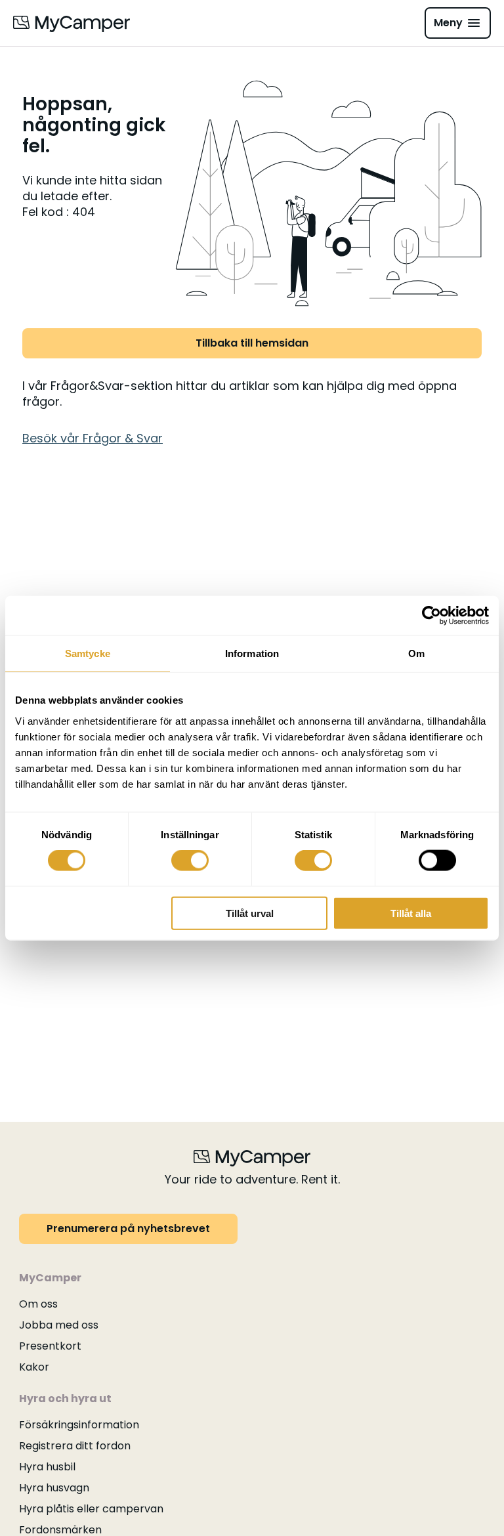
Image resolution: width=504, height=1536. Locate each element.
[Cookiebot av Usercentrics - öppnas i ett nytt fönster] (431, 616)
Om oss (38, 1304)
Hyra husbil (47, 1466)
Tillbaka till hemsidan (252, 343)
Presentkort (50, 1346)
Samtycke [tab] (87, 653)
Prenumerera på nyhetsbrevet (128, 1228)
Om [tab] (416, 653)
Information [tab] (252, 653)
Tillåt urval (250, 912)
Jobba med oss (58, 1325)
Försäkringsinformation (79, 1424)
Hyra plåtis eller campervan (91, 1508)
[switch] (190, 860)
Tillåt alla (410, 912)
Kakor (34, 1367)
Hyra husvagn (54, 1487)
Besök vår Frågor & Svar (92, 438)
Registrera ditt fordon (75, 1445)
